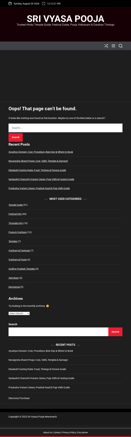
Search (13, 324)
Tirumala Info (16, 223)
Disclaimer (82, 432)
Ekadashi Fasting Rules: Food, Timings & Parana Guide (37, 170)
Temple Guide (16, 205)
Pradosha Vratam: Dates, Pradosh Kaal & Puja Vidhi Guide (39, 188)
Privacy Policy (69, 432)
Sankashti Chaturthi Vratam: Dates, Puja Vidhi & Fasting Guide (41, 179)
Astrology (14, 278)
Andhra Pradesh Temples (22, 268)
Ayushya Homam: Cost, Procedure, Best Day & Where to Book (41, 152)
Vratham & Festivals (19, 250)
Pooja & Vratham (18, 232)
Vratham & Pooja (18, 259)
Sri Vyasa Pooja (65, 18)
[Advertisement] (65, 76)
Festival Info (15, 214)
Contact (57, 432)
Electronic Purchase (19, 398)
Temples (13, 241)
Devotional (14, 287)
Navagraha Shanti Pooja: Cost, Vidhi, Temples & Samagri (38, 161)
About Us (47, 432)
